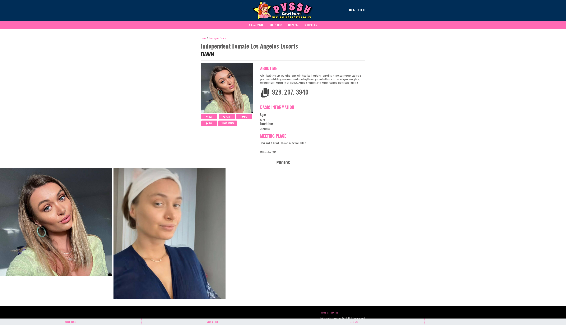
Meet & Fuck (275, 25)
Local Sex (293, 25)
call (228, 116)
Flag (210, 123)
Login (352, 10)
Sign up (361, 10)
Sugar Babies (256, 25)
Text (211, 116)
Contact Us (311, 25)
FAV (245, 116)
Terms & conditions (329, 313)
